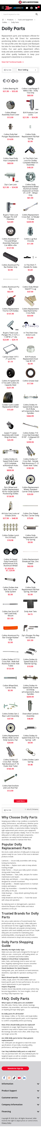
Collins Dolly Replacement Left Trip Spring (30, 537)
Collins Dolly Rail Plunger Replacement (10, 135)
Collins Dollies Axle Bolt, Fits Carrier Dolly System (10, 589)
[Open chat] (27, 8)
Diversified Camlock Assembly (30, 715)
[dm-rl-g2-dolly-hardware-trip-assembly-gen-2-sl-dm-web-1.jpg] (10, 706)
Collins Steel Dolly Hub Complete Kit (10, 159)
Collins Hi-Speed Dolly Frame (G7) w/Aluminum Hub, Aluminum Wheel (10, 562)
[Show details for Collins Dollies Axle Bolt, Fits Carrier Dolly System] (10, 579)
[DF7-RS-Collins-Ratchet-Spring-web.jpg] (30, 651)
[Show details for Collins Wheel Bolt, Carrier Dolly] (10, 677)
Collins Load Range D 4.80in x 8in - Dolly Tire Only (30, 91)
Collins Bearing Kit (10, 89)
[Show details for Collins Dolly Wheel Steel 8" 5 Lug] (30, 279)
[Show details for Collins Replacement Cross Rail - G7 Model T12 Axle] (30, 207)
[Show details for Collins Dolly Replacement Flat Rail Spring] (30, 126)
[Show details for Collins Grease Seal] (30, 373)
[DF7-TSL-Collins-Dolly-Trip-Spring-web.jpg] (30, 728)
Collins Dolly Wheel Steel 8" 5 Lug (30, 288)
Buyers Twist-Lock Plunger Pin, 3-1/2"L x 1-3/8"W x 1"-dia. (10, 335)
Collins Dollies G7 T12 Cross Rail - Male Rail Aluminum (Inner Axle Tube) (10, 662)
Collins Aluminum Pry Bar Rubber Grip (10, 266)
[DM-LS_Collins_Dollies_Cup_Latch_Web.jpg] (30, 752)
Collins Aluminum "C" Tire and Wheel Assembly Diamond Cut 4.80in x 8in (10, 242)
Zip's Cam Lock (10, 185)
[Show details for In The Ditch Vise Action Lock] (30, 325)
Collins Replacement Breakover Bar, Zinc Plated (30, 561)
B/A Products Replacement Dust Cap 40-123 (30, 359)
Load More (21, 801)
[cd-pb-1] (30, 505)
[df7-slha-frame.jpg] (10, 451)
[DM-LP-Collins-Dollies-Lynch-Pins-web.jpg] (10, 527)
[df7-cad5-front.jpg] (10, 551)
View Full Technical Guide (12, 62)
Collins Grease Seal (30, 381)
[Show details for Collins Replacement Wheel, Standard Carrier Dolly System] (30, 479)
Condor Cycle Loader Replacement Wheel (10, 406)
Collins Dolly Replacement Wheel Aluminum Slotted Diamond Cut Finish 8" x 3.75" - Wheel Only (30, 190)
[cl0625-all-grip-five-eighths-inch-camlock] (10, 505)
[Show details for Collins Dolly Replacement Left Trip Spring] (30, 527)
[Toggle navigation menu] (3, 7)
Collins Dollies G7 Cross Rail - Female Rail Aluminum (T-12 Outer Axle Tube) (30, 462)
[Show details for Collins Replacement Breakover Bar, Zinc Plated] (30, 551)
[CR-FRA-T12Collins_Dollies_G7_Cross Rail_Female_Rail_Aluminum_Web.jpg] (30, 451)
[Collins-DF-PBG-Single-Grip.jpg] (10, 257)
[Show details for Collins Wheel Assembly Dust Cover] (10, 104)
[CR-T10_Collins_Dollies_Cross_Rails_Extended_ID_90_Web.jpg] (30, 425)
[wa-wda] (30, 176)
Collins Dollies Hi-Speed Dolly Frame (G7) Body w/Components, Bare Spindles (30, 690)
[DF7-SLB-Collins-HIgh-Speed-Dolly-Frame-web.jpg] (30, 677)
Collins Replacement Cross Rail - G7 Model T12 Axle (30, 217)
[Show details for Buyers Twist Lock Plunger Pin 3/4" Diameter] (10, 207)
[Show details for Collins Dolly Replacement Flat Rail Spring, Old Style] (30, 579)
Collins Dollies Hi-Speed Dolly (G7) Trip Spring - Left (30, 738)
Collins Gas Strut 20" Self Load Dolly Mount (10, 613)
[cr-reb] (10, 778)
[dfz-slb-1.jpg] (30, 397)
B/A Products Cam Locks (30, 114)
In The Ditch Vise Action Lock (30, 334)
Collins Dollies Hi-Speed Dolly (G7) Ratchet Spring (30, 661)
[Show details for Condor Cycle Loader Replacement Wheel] (10, 397)
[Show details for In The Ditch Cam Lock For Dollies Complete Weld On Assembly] (30, 150)
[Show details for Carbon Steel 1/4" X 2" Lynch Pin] (10, 349)
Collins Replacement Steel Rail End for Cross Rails (30, 311)
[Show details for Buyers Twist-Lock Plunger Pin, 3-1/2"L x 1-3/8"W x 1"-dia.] (10, 325)
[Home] (3, 19)
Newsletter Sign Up (15, 1068)
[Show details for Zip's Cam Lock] (10, 176)
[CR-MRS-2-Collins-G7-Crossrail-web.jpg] (10, 651)
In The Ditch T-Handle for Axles (30, 266)
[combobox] (20, 14)
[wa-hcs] (10, 150)
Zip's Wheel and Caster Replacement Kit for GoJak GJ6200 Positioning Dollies (10, 490)
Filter (8, 70)
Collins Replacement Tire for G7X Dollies (10, 310)
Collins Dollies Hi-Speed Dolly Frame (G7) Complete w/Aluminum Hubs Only (10, 463)
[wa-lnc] (30, 231)
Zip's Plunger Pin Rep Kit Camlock (30, 636)
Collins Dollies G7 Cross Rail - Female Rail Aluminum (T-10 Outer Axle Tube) (10, 763)
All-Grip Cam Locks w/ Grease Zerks (10, 514)
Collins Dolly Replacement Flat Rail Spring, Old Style (30, 589)
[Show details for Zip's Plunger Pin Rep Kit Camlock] (30, 627)
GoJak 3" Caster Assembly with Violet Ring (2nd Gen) (10, 435)
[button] (31, 8)
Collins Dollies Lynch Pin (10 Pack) (10, 536)
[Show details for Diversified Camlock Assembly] (30, 706)
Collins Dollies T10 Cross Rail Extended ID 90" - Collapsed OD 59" (30, 436)
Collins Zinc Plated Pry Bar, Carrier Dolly (30, 514)
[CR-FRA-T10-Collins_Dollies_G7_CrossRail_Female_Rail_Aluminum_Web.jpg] (10, 752)
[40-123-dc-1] (30, 349)
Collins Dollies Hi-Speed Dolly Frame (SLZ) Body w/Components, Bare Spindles (30, 409)
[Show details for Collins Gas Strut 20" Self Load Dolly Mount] (10, 603)
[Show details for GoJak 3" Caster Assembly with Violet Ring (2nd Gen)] (10, 425)
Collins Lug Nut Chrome (30, 240)
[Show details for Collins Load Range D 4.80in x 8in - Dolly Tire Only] (30, 80)
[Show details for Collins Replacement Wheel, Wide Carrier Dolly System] (10, 728)
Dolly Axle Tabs (30, 611)
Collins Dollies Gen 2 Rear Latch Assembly (10, 715)
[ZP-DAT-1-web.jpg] (30, 603)
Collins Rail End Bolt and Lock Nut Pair (10, 787)
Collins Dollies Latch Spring (30, 761)
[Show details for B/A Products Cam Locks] (30, 104)
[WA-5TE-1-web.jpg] (10, 301)
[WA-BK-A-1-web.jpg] (10, 80)
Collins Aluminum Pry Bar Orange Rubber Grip (10, 637)
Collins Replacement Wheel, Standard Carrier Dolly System (30, 489)
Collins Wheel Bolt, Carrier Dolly (10, 687)
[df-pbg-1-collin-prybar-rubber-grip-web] (10, 627)
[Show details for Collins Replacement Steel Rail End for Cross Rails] (30, 301)
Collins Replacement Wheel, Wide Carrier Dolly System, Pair (10, 738)
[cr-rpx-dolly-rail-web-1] (10, 126)
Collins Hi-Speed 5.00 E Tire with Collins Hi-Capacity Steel (10, 383)
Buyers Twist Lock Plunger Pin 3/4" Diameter (10, 217)
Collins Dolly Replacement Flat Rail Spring (30, 136)
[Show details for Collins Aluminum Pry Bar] (10, 279)
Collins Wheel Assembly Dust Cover (10, 114)
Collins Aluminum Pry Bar (10, 288)
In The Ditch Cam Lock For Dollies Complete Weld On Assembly (30, 161)
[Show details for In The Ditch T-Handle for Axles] (30, 257)
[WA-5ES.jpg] (10, 373)
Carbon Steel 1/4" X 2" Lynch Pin (10, 358)
